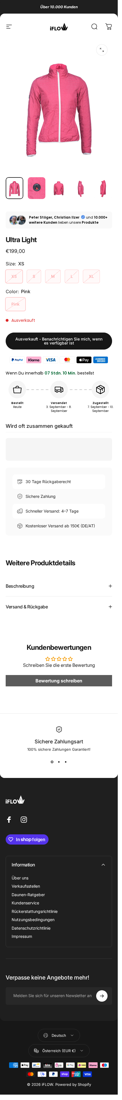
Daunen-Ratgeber (28, 894)
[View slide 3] (65, 761)
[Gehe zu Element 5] (103, 188)
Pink (15, 304)
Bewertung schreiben (58, 681)
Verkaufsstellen (26, 886)
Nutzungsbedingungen (33, 919)
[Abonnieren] (102, 996)
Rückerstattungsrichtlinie (35, 911)
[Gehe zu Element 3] (59, 188)
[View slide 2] (59, 761)
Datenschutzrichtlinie (31, 928)
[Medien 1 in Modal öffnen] (102, 50)
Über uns (20, 877)
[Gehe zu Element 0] (14, 188)
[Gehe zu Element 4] (81, 188)
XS (14, 276)
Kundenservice (25, 902)
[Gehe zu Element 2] (36, 188)
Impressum (22, 936)
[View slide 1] (52, 761)
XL (91, 276)
